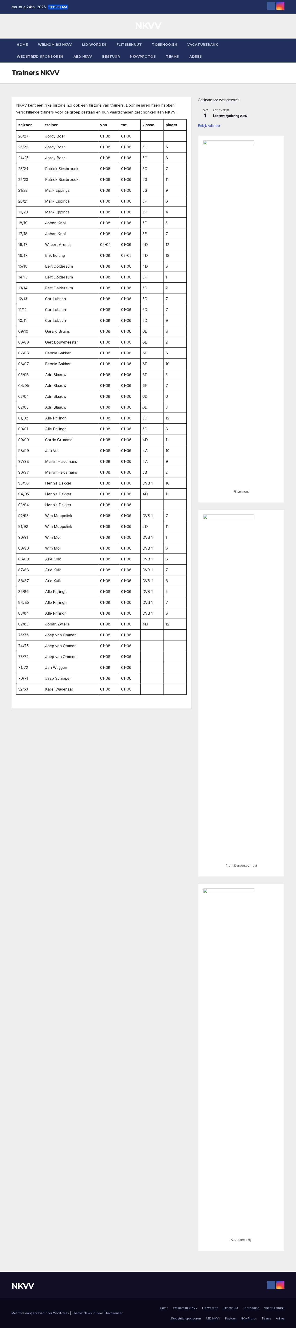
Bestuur (111, 56)
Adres (195, 56)
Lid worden (94, 44)
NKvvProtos (143, 56)
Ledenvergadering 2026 (230, 115)
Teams (172, 56)
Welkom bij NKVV (55, 44)
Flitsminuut (129, 44)
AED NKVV (83, 56)
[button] (281, 50)
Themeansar (113, 1313)
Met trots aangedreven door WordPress (41, 1313)
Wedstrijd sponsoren (40, 56)
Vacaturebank (202, 44)
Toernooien (164, 44)
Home (22, 44)
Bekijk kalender (209, 125)
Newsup (90, 1313)
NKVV (148, 25)
